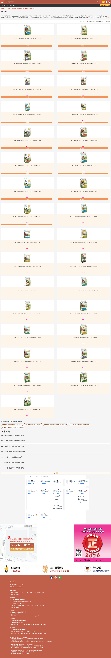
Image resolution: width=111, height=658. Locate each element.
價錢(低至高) (100, 21)
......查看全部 (107, 17)
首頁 (2, 5)
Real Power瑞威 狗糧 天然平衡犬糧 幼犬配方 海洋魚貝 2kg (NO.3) (83, 313)
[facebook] (51, 578)
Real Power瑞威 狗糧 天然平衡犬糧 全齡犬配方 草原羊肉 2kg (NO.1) (83, 191)
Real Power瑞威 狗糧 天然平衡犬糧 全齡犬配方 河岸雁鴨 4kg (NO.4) (83, 63)
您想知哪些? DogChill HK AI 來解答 (12, 421)
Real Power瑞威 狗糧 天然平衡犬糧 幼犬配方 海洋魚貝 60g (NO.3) (27, 242)
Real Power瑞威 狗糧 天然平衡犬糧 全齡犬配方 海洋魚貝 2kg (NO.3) (27, 38)
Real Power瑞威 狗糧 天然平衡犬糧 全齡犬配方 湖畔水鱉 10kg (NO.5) (84, 266)
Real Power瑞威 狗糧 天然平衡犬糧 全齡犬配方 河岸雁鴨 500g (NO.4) (27, 165)
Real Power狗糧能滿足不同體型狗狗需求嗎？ (13, 427)
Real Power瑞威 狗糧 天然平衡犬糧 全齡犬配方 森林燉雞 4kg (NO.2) (27, 385)
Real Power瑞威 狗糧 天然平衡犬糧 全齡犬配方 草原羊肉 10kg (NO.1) (27, 313)
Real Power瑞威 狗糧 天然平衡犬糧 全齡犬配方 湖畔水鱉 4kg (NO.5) (83, 361)
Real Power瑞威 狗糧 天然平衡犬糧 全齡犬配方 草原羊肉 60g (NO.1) (84, 114)
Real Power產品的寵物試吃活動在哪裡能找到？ (55, 424)
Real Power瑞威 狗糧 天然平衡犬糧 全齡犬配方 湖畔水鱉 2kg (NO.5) (27, 63)
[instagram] (55, 578)
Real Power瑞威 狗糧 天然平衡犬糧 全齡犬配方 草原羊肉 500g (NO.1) (27, 216)
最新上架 (108, 21)
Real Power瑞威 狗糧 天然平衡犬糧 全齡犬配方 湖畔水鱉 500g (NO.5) (27, 140)
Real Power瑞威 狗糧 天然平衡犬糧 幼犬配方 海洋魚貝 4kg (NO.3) (83, 216)
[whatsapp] (59, 578)
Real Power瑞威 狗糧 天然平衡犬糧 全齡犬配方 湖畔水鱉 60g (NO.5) (27, 89)
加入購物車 (26, 46)
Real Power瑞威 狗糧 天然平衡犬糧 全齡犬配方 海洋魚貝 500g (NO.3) (27, 191)
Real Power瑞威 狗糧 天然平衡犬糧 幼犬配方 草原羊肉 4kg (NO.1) (83, 242)
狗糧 (8, 5)
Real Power (12, 5)
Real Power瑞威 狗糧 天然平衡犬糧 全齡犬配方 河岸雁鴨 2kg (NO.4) (83, 140)
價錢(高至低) (92, 21)
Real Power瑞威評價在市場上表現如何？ (12, 424)
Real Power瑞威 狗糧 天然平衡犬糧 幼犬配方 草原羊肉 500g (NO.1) (27, 361)
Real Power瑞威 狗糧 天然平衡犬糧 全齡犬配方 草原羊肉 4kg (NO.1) (83, 38)
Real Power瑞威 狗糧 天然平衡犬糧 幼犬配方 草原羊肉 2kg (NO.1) (83, 337)
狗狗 (5, 5)
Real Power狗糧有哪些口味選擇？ (33, 424)
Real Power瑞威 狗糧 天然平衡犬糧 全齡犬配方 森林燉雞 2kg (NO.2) (83, 385)
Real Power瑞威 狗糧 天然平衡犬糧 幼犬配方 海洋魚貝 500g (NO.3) (27, 337)
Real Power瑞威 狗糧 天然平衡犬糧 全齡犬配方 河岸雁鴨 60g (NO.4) (84, 89)
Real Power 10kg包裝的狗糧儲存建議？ (79, 424)
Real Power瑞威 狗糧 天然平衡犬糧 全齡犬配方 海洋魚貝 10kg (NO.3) (84, 290)
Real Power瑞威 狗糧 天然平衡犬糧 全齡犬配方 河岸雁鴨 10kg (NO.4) (27, 290)
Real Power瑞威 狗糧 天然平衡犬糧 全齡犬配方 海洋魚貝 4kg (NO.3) (83, 165)
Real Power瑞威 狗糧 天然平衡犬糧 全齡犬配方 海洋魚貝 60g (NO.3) (27, 114)
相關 (86, 21)
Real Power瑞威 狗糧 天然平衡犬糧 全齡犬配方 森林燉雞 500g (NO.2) (27, 409)
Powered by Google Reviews (55, 522)
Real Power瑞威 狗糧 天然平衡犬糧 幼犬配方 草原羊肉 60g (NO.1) (27, 266)
